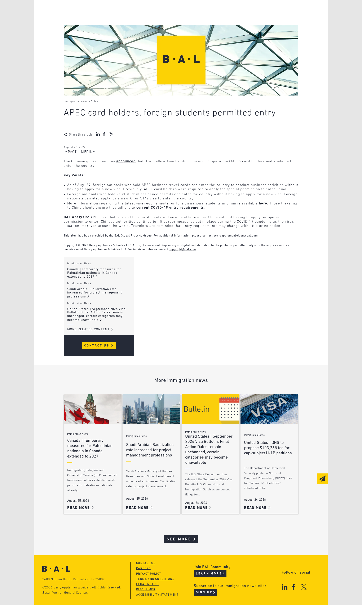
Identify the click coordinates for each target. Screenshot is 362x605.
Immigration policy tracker (169, 17)
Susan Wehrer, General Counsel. (65, 593)
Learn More (209, 573)
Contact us (145, 563)
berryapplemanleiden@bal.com (235, 235)
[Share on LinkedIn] (98, 134)
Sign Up (204, 592)
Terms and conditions (155, 579)
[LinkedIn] (284, 586)
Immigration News (76, 101)
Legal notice (147, 584)
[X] (304, 586)
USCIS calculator (159, 33)
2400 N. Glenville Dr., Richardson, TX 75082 (73, 579)
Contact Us (97, 345)
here (263, 203)
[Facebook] (293, 586)
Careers (87, 33)
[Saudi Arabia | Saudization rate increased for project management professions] (151, 409)
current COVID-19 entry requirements (170, 207)
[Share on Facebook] (104, 134)
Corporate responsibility (104, 17)
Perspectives (155, 10)
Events (149, 25)
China (94, 101)
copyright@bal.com (182, 249)
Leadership (90, 10)
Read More (79, 508)
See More (179, 539)
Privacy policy (148, 573)
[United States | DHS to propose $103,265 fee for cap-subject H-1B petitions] (269, 409)
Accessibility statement (157, 594)
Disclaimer (145, 589)
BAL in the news (95, 25)
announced (126, 161)
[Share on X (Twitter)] (111, 134)
